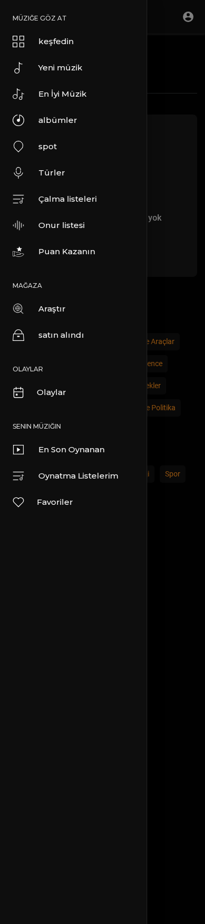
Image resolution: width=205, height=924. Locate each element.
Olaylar (51, 392)
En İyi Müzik (62, 94)
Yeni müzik (60, 67)
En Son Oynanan (71, 449)
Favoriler (55, 502)
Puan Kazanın (66, 251)
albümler (57, 120)
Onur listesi (61, 225)
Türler (51, 173)
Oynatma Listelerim (78, 476)
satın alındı (61, 335)
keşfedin (56, 41)
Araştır (52, 309)
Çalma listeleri (67, 199)
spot (47, 146)
